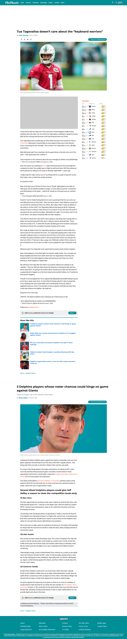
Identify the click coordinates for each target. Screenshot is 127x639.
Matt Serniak (23, 35)
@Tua (23, 301)
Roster (51, 2)
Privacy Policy (67, 626)
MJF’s (44, 166)
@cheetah (30, 301)
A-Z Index (65, 629)
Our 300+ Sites (84, 623)
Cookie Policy (102, 626)
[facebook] (112, 2)
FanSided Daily (25, 626)
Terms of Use (83, 626)
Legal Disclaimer (26, 629)
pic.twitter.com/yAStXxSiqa (68, 159)
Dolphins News (31, 373)
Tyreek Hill (23, 143)
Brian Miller (23, 398)
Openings (42, 623)
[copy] (31, 39)
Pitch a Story (43, 626)
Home (22, 373)
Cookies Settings (84, 629)
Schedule (36, 2)
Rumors (28, 2)
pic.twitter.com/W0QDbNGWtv (45, 301)
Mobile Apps (101, 623)
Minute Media (11, 634)
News (22, 2)
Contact (65, 623)
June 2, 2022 (49, 162)
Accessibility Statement (47, 629)
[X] (116, 2)
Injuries (57, 2)
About (22, 623)
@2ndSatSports (33, 307)
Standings (43, 2)
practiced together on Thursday (48, 481)
